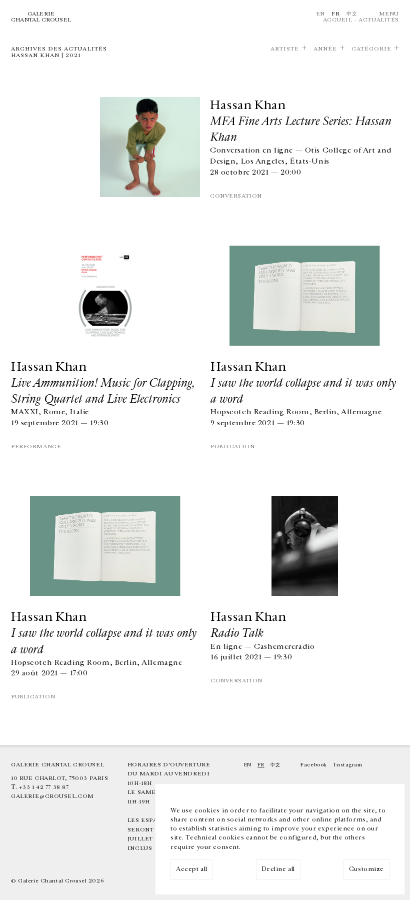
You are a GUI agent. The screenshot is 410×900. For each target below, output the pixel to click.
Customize (366, 869)
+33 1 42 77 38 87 (44, 787)
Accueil (337, 20)
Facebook (313, 764)
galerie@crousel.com (52, 796)
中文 (351, 14)
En (320, 14)
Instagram (348, 764)
